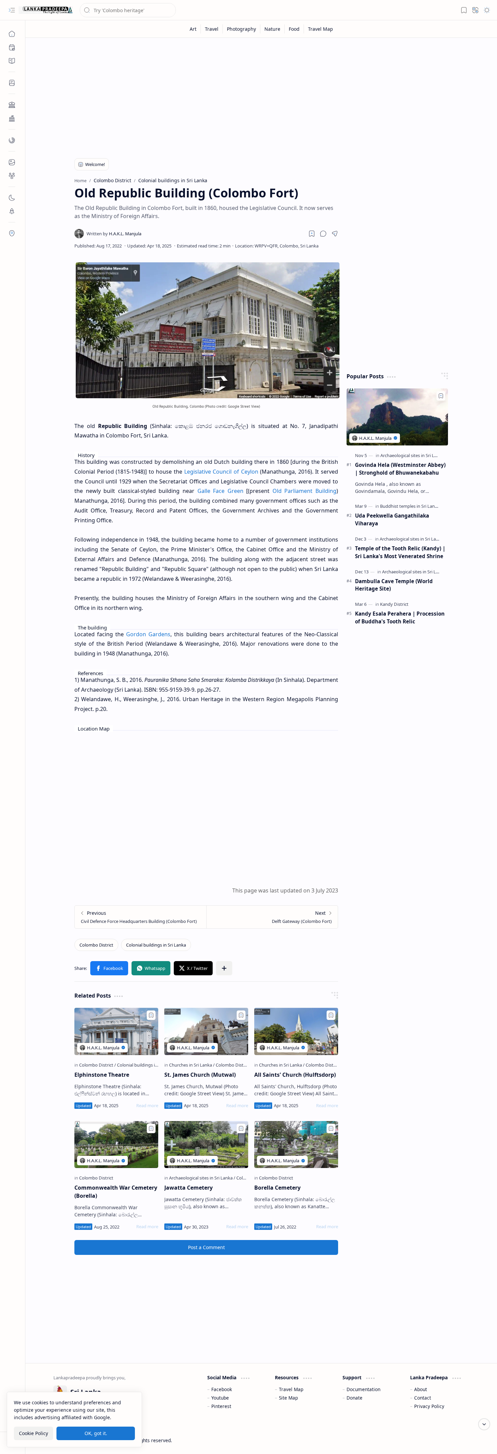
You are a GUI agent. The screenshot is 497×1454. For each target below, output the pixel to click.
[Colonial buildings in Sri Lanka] (156, 945)
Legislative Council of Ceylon (221, 471)
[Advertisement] (256, 95)
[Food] (294, 28)
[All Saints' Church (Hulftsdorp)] (296, 1031)
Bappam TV (456, 1440)
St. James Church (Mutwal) (200, 1074)
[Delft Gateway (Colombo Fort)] (272, 917)
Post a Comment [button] (206, 1247)
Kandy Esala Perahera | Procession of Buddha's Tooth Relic (400, 617)
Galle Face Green (220, 491)
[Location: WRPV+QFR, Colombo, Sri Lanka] (276, 246)
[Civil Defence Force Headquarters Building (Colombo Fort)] (140, 917)
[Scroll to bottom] (484, 1424)
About (420, 1389)
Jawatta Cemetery (188, 1187)
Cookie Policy (33, 1433)
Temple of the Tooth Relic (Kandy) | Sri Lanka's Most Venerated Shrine (400, 552)
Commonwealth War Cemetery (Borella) (115, 1191)
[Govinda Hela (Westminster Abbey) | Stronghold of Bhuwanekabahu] (397, 417)
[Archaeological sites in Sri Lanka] (202, 1178)
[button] (12, 10)
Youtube (220, 1398)
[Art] (193, 28)
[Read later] (312, 234)
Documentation (363, 1389)
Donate (354, 1398)
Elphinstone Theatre (101, 1074)
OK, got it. (96, 1433)
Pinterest (221, 1406)
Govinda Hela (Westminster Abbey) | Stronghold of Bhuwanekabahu (400, 468)
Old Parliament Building (304, 491)
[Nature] (272, 28)
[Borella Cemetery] (296, 1144)
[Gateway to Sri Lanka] (46, 10)
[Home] (12, 34)
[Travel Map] (320, 28)
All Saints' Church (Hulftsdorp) (295, 1074)
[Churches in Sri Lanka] (192, 1065)
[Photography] (241, 28)
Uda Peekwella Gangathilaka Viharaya (392, 519)
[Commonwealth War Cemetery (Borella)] (116, 1144)
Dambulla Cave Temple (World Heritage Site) (394, 585)
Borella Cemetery (277, 1187)
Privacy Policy (429, 1406)
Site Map (288, 1398)
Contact (422, 1398)
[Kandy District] (394, 604)
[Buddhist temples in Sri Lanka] (411, 506)
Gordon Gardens (148, 634)
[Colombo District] (96, 945)
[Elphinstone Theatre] (116, 1031)
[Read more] (147, 1105)
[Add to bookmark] (151, 1015)
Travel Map (291, 1389)
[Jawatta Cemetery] (206, 1144)
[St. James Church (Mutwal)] (206, 1031)
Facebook (221, 1389)
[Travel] (212, 28)
